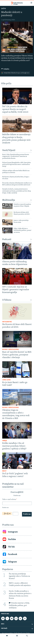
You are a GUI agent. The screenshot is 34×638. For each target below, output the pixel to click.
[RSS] (20, 618)
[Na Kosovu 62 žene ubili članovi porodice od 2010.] (7, 214)
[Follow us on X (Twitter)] (7, 618)
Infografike (7, 322)
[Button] (5, 69)
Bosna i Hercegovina (10, 349)
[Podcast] (17, 635)
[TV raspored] (25, 618)
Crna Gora (6, 380)
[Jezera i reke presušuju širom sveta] (7, 222)
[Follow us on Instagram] (16, 618)
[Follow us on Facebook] (3, 618)
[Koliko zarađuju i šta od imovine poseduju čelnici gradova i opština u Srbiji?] (17, 430)
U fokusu (6, 300)
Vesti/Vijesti (8, 150)
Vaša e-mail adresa (9, 499)
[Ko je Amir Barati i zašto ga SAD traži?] (17, 369)
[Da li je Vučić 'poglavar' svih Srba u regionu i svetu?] (17, 460)
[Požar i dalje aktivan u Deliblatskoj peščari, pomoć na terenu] (7, 230)
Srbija (4, 441)
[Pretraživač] (27, 635)
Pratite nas (27, 514)
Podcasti (6, 239)
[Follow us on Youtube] (12, 618)
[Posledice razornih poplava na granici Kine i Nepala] (7, 206)
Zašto (3, 9)
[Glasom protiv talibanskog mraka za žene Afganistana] (17, 251)
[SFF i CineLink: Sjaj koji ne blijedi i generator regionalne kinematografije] (17, 276)
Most (4, 471)
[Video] (7, 635)
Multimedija (8, 200)
